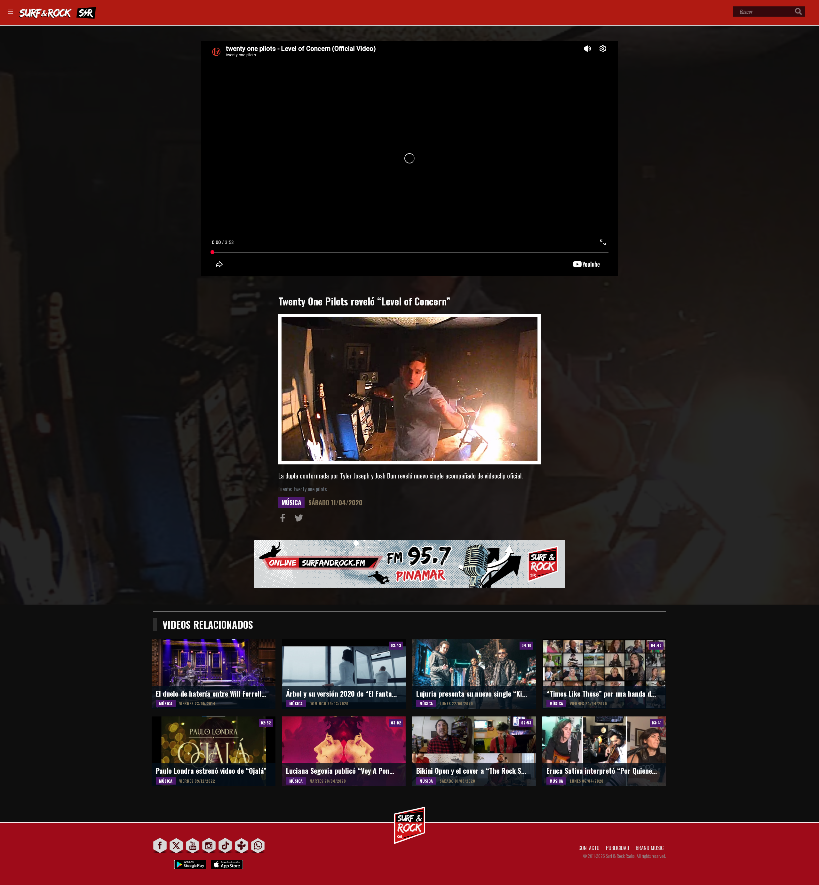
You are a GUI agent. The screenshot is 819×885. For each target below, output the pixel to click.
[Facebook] (160, 845)
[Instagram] (209, 845)
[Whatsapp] (258, 845)
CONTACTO (589, 848)
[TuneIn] (242, 845)
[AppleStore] (227, 863)
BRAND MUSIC (650, 848)
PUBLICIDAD (617, 848)
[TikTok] (225, 845)
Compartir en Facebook (284, 519)
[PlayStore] (190, 863)
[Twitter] (176, 845)
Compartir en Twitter (300, 519)
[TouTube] (193, 845)
